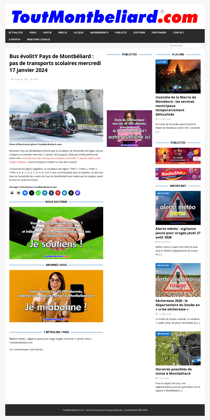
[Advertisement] (134, 82)
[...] (157, 131)
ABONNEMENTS (99, 32)
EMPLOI (62, 32)
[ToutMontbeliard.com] (105, 27)
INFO (36, 79)
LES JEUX (79, 32)
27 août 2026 (164, 118)
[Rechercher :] (184, 45)
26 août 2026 (164, 241)
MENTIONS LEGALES (38, 39)
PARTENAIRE (159, 32)
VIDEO (33, 32)
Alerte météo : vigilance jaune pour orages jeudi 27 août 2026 (178, 232)
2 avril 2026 (163, 378)
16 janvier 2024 (21, 79)
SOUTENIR (139, 32)
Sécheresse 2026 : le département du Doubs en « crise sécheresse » (178, 304)
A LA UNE (178, 54)
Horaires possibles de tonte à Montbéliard (174, 371)
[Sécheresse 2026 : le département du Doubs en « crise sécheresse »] (178, 280)
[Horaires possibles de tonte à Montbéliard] (178, 348)
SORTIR (47, 32)
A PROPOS (14, 39)
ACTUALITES (16, 32)
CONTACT (178, 32)
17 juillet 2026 (164, 313)
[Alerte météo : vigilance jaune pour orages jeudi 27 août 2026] (178, 208)
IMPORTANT (178, 186)
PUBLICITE (121, 32)
